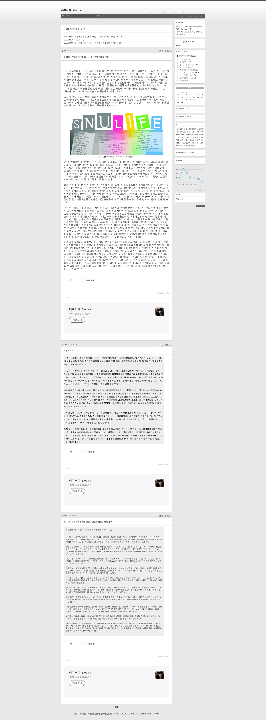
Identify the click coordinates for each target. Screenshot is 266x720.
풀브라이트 (194, 140)
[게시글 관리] (79, 280)
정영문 (201, 134)
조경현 (193, 129)
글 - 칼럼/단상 (167, 51)
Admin (195, 12)
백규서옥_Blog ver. (72, 10)
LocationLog (174, 12)
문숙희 (182, 134)
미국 (178, 145)
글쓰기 (109, 714)
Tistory (155, 714)
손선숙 (201, 140)
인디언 (191, 132)
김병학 (201, 137)
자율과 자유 (79, 40)
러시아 (197, 143)
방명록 (97, 714)
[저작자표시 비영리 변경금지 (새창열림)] (100, 280)
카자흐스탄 (190, 134)
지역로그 (91, 714)
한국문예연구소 (182, 132)
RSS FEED (202, 206)
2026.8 (190, 87)
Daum (136, 714)
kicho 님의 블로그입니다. (81, 313)
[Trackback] (65, 297)
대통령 (195, 137)
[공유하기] (75, 280)
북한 (193, 145)
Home (149, 12)
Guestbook (186, 12)
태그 (75, 714)
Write (202, 12)
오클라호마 (180, 137)
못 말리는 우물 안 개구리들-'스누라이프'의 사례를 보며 (97, 37)
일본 (187, 140)
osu (196, 134)
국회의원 (188, 137)
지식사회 (198, 132)
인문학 (188, 145)
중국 (178, 129)
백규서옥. (179, 199)
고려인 (188, 129)
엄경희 (182, 129)
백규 (178, 140)
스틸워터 (200, 129)
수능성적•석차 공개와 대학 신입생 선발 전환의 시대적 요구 (99, 43)
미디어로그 (82, 714)
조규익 (182, 140)
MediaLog (163, 12)
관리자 (103, 714)
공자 (202, 143)
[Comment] (67, 297)
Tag (155, 12)
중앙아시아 (189, 143)
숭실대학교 (180, 143)
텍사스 (182, 145)
